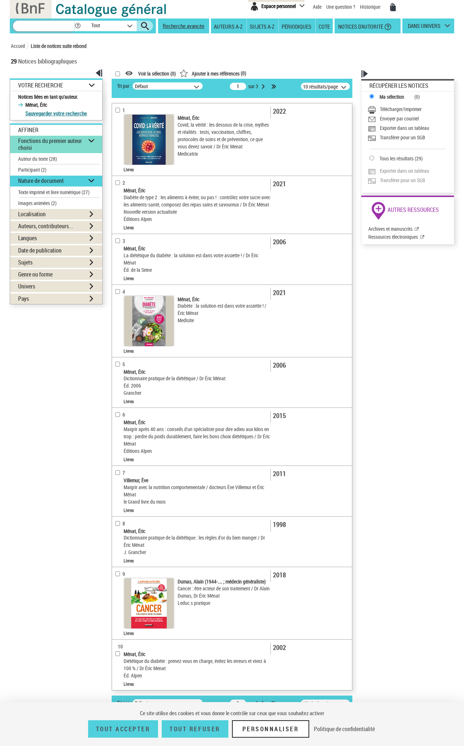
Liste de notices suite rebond (59, 45)
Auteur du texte (37, 158)
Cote (324, 26)
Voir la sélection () (157, 73)
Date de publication (40, 250)
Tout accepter (123, 729)
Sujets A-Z (262, 26)
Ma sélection (392, 96)
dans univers (424, 27)
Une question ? (341, 6)
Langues (27, 238)
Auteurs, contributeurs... (45, 226)
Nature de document (41, 181)
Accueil (18, 45)
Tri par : (124, 85)
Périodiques (296, 26)
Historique (370, 6)
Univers (26, 286)
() (219, 73)
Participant (32, 169)
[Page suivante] (264, 86)
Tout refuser (195, 729)
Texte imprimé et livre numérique (54, 192)
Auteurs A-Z (228, 26)
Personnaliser (271, 729)
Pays (23, 299)
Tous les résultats (397, 158)
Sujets (25, 262)
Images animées (37, 203)
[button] (77, 26)
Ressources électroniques (393, 236)
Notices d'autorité (360, 26)
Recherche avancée (183, 25)
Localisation (32, 214)
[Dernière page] (274, 86)
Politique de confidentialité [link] (344, 729)
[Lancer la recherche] (145, 26)
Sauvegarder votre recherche (56, 113)
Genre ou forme (35, 274)
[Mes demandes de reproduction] (393, 7)
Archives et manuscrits (390, 228)
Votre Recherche (40, 85)
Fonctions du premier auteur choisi (50, 144)
